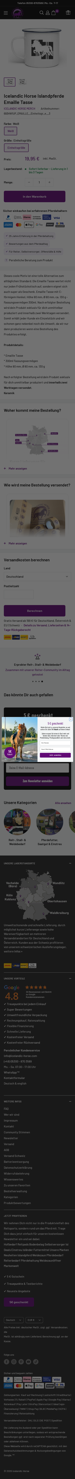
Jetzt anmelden (55, 755)
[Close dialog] (70, 719)
